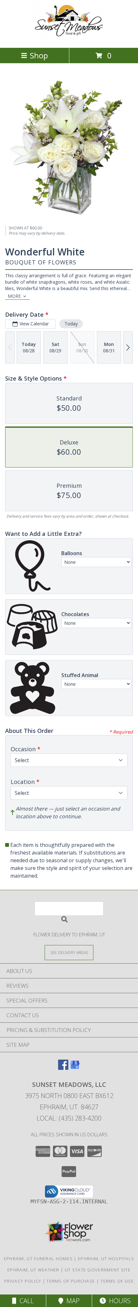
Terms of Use (117, 1281)
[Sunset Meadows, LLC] (69, 38)
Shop (39, 55)
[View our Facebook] (63, 1067)
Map (71, 1300)
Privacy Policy (22, 1281)
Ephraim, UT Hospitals (106, 1258)
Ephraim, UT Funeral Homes (38, 1258)
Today (71, 324)
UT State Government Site (98, 1270)
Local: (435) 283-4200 (69, 1118)
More (14, 296)
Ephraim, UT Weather (33, 1270)
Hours (118, 1300)
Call (25, 1300)
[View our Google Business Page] (75, 1067)
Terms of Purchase (71, 1281)
